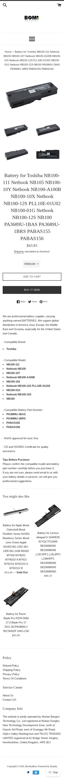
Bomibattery (31, 766)
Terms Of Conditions (14, 678)
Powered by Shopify (47, 766)
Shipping (19, 251)
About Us (8, 695)
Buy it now (32, 290)
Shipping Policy (11, 669)
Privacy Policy (11, 674)
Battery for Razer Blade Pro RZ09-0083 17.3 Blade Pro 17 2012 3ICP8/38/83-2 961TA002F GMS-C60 (16, 622)
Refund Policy (11, 665)
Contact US (9, 699)
